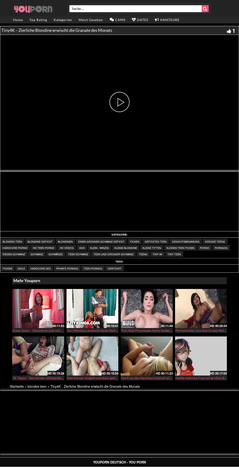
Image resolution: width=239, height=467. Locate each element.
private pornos (67, 268)
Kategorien (63, 20)
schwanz (37, 254)
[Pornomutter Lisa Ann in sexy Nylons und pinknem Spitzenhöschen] (201, 308)
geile (21, 268)
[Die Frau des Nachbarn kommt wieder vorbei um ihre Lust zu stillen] (147, 356)
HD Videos (67, 248)
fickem (7, 268)
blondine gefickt (40, 241)
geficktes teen (156, 241)
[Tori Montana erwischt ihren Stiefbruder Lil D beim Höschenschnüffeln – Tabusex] (93, 308)
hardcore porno (15, 248)
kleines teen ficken (180, 248)
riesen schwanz (14, 254)
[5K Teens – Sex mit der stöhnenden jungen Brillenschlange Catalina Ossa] (38, 356)
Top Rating (38, 20)
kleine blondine (125, 248)
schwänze (56, 254)
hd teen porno (43, 248)
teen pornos (93, 268)
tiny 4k (157, 254)
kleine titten (151, 248)
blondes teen (12, 241)
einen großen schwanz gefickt (101, 241)
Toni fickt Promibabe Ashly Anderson (148, 330)
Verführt (115, 268)
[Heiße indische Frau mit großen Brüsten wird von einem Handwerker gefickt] (201, 356)
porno (204, 248)
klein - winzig (99, 248)
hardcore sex (40, 268)
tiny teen (174, 254)
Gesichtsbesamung (186, 241)
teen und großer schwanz (114, 254)
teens (143, 254)
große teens (215, 241)
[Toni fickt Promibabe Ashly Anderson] (147, 308)
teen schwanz (78, 254)
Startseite (17, 386)
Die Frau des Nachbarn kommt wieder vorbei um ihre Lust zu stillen (169, 378)
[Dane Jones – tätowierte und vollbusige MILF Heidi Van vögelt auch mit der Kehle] (38, 308)
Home (18, 20)
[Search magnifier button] (205, 8)
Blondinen (65, 241)
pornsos (221, 248)
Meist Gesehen (91, 20)
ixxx (82, 248)
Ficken (134, 241)
